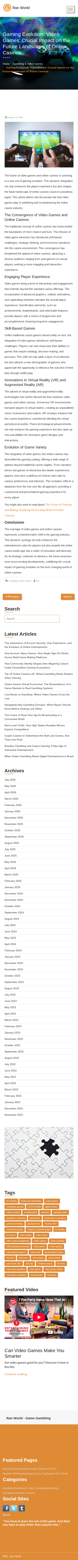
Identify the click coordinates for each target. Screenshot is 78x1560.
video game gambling (15, 1269)
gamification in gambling (55, 1218)
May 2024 (10, 937)
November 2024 (14, 899)
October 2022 (12, 1045)
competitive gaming (14, 1207)
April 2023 (10, 1013)
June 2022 (11, 1070)
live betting (59, 1229)
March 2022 (11, 1089)
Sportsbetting (51, 1488)
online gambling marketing (17, 1246)
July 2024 (10, 925)
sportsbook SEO (13, 1264)
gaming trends (33, 1224)
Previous (13, 596)
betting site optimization (31, 1201)
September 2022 (14, 1051)
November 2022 (14, 1038)
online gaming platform (16, 1252)
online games (39, 1246)
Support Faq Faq (36, 1473)
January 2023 (12, 1032)
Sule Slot (29, 1264)
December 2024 (14, 893)
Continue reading (16, 1374)
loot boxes (10, 1235)
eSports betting (13, 1212)
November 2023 (14, 969)
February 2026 (13, 805)
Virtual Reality (37, 1275)
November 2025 (14, 824)
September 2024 (14, 912)
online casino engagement (17, 1241)
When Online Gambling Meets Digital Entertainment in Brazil (39, 756)
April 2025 (10, 868)
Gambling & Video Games (28, 63)
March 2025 (11, 874)
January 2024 (12, 956)
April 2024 (10, 944)
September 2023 (14, 982)
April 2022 (10, 1083)
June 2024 (11, 931)
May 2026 (10, 786)
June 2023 (11, 1001)
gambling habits (60, 1212)
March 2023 (11, 1020)
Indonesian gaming (14, 1229)
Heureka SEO (50, 1224)
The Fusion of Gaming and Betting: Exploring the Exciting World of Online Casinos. (38, 510)
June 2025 (11, 855)
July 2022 (10, 1064)
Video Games (27, 1492)
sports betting (54, 1258)
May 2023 (10, 1007)
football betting (30, 1212)
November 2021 (14, 1114)
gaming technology (14, 1224)
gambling (45, 1212)
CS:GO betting (34, 1207)
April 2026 (10, 792)
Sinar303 (10, 1258)
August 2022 (12, 1057)
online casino (41, 1235)
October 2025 (12, 830)
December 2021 (14, 1108)
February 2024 (13, 950)
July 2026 (10, 779)
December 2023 (14, 963)
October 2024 (12, 906)
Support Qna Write (57, 1473)
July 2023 (10, 994)
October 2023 (12, 975)
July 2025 (10, 849)
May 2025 (10, 861)
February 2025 (13, 880)
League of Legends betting (39, 1229)
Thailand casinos (45, 1264)
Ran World (15, 1556)
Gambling (8, 1488)
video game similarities (16, 1275)
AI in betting (11, 1201)
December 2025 (14, 817)
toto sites (61, 1264)
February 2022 (13, 1095)
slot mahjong (38, 1258)
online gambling (57, 1241)
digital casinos (51, 1207)
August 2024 (12, 918)
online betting (25, 1235)
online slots (35, 1252)
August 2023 (12, 988)
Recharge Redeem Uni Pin (41, 1468)
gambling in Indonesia (15, 1218)
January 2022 (12, 1102)
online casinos (40, 1241)
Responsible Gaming (54, 1252)
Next (66, 596)
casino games (52, 1201)
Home (6, 63)
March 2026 (11, 798)
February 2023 (13, 1026)
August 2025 (12, 843)
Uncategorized (11, 1492)
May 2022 (10, 1076)
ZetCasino (51, 1275)
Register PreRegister (15, 1473)
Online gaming (56, 1246)
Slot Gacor (23, 1258)
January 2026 (12, 811)
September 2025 (14, 836)
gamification (35, 1218)
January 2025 (12, 887)
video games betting (54, 1269)
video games (35, 1269)
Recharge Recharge (14, 1468)
